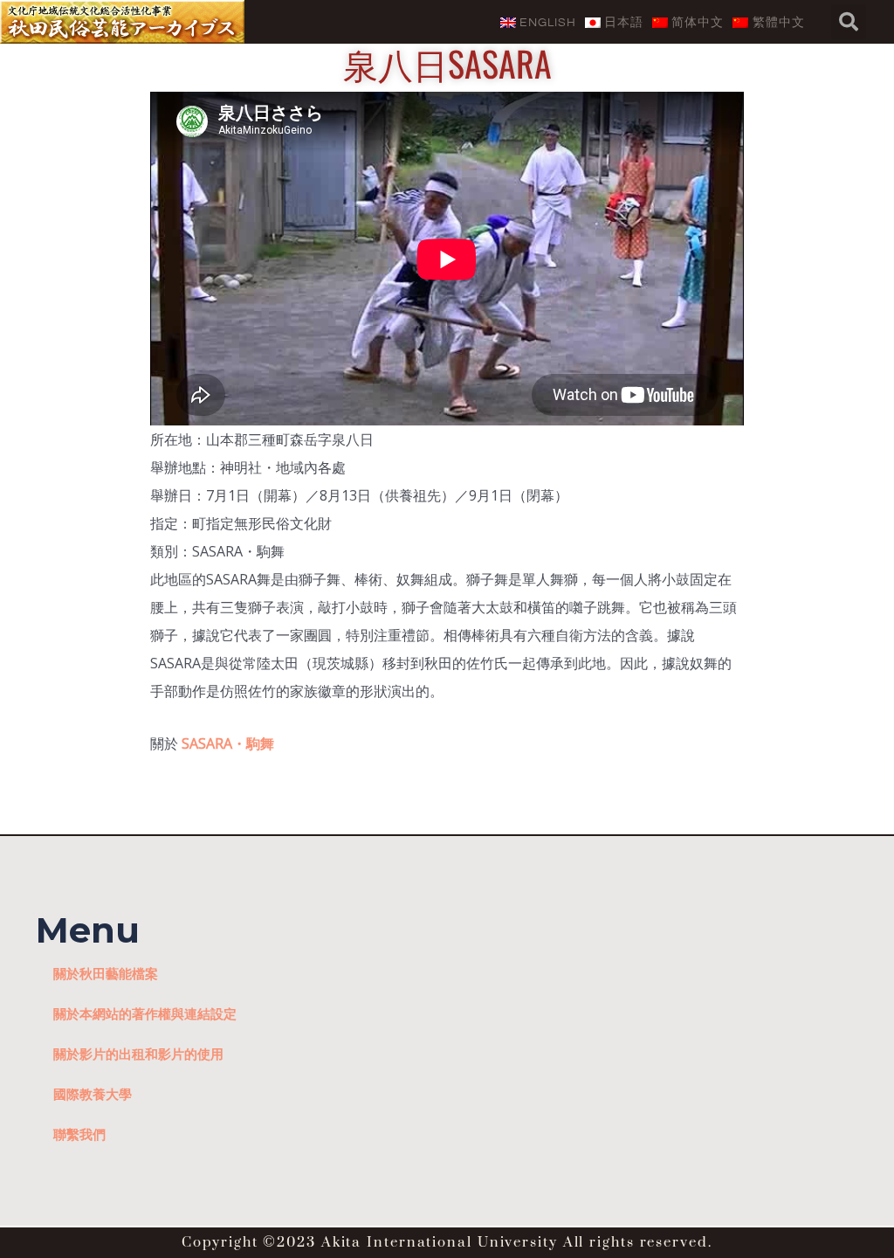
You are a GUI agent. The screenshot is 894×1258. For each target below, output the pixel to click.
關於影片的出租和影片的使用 (138, 1053)
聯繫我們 (79, 1134)
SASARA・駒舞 (228, 743)
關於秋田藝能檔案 (105, 973)
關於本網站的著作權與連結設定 (145, 1013)
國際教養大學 (92, 1093)
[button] (848, 21)
